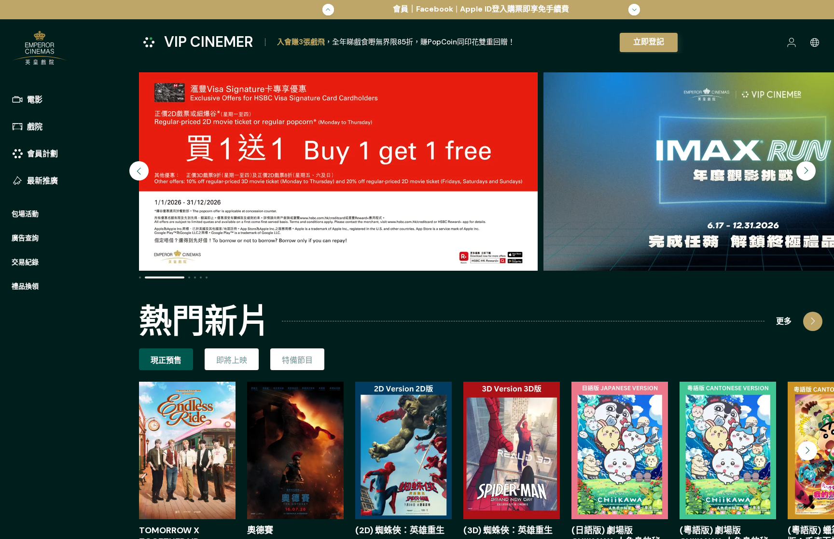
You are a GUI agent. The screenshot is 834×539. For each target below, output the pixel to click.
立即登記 (648, 42)
